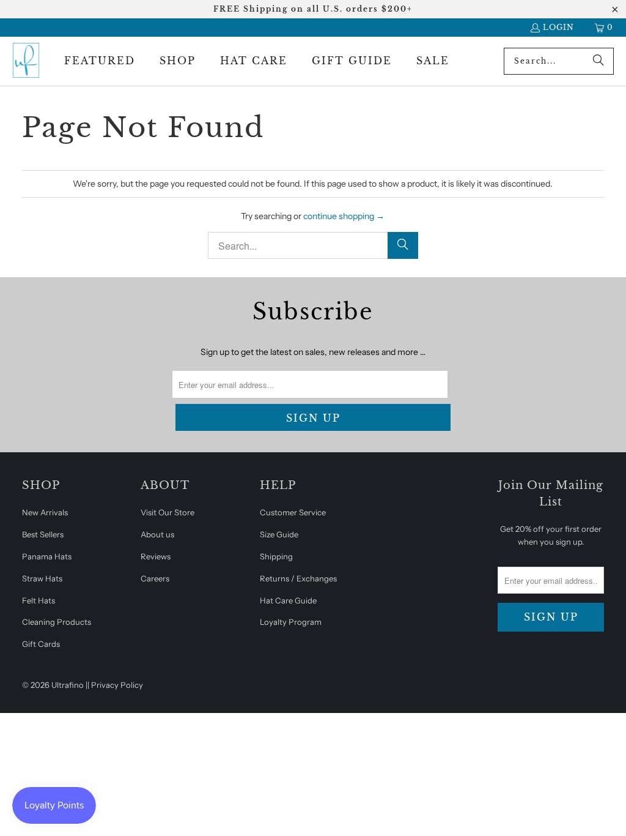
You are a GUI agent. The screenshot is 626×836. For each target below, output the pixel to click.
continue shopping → (344, 216)
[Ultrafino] (26, 61)
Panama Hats (47, 556)
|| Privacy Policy (114, 685)
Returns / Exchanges (298, 578)
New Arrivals (45, 512)
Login (558, 27)
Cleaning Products (56, 622)
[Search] (598, 61)
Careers (155, 578)
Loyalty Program (291, 622)
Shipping (276, 556)
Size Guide (279, 534)
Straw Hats (42, 578)
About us (157, 534)
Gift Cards (41, 644)
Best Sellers (43, 534)
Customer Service (293, 512)
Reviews (156, 556)
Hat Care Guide (288, 600)
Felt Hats (38, 600)
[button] (99, 61)
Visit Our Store (167, 512)
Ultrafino (67, 685)
